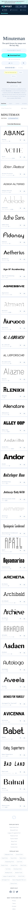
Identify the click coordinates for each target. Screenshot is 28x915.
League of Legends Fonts (9, 876)
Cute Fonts (19, 861)
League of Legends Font (14, 833)
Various (14, 76)
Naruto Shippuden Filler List (19, 880)
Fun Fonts (8, 869)
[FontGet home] (6, 6)
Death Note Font (14, 827)
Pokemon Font (14, 835)
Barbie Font (14, 844)
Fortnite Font (14, 847)
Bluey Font (14, 841)
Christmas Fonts (18, 869)
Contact (14, 906)
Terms (14, 903)
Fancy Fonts (14, 858)
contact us (18, 2)
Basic (20, 72)
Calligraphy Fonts (9, 854)
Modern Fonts (4, 865)
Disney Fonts (14, 883)
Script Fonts (5, 858)
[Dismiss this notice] (26, 2)
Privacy (14, 900)
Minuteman (8, 90)
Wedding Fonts (8, 872)
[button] (21, 6)
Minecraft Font (14, 830)
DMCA (14, 909)
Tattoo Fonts (23, 858)
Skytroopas (15, 86)
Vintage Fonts (14, 865)
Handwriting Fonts (9, 861)
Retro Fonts (23, 865)
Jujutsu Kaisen (14, 838)
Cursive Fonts (19, 854)
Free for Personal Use (10, 72)
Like (11, 63)
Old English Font (5, 880)
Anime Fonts (21, 876)
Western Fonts (18, 872)
